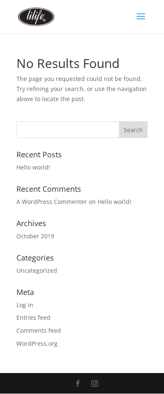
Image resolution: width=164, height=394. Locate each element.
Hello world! (33, 167)
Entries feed (33, 317)
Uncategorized (36, 270)
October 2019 (35, 236)
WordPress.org (37, 343)
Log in (24, 305)
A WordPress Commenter (51, 202)
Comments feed (38, 330)
